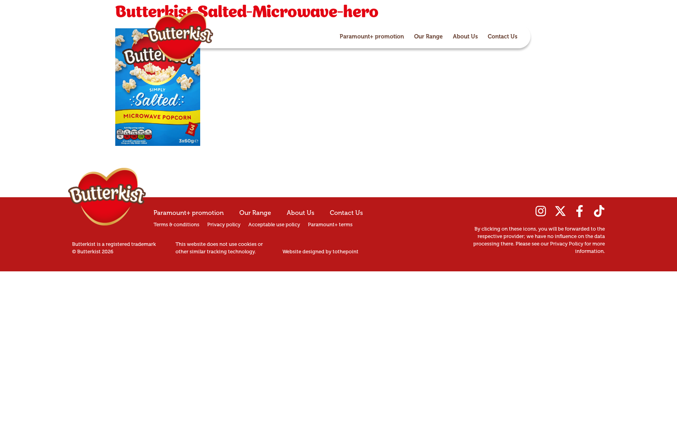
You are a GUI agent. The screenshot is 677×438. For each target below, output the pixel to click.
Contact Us (503, 36)
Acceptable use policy (274, 224)
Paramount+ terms (330, 224)
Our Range (428, 36)
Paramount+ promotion (372, 36)
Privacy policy (224, 224)
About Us (465, 36)
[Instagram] (541, 211)
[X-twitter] (560, 211)
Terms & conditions (176, 224)
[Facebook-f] (579, 211)
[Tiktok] (599, 211)
